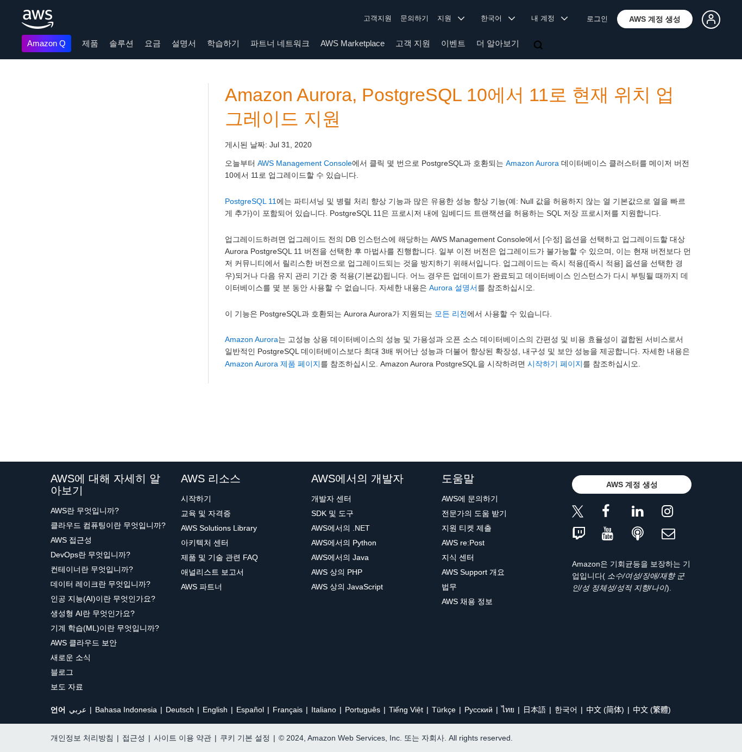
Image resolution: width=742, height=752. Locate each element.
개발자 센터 (331, 498)
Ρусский (478, 709)
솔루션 (121, 43)
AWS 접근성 (71, 540)
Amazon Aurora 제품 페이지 (272, 363)
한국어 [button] (494, 18)
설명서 (184, 43)
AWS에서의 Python (343, 542)
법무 (449, 586)
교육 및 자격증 (206, 513)
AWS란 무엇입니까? (85, 510)
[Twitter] (587, 513)
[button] (655, 19)
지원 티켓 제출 (467, 528)
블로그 (62, 672)
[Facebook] (617, 513)
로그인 (597, 19)
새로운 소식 (71, 657)
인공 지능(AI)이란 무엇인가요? (103, 598)
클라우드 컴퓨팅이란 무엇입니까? (108, 525)
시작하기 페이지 (555, 363)
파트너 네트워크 (280, 43)
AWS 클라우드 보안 (84, 642)
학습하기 (223, 43)
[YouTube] (617, 534)
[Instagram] (676, 513)
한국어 (566, 709)
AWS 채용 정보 (467, 601)
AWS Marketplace (352, 43)
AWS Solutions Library (219, 528)
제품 (90, 43)
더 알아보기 (497, 43)
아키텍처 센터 (205, 542)
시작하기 (196, 498)
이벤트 (453, 43)
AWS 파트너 (201, 586)
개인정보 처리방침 (82, 738)
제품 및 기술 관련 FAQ (219, 557)
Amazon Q (46, 43)
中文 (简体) (605, 709)
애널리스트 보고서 (212, 572)
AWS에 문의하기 (470, 498)
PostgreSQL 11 (250, 201)
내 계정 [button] (546, 18)
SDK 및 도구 (332, 513)
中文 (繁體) (652, 709)
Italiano (323, 709)
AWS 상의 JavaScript (347, 586)
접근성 (133, 738)
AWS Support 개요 (473, 572)
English (215, 709)
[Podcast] (647, 534)
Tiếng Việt (406, 709)
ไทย (507, 709)
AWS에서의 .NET (340, 528)
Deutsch (180, 709)
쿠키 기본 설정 (245, 738)
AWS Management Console (304, 163)
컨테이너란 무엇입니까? (92, 569)
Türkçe (444, 709)
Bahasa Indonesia (126, 709)
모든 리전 (451, 313)
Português (362, 709)
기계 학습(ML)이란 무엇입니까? (105, 628)
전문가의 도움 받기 (474, 513)
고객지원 (377, 18)
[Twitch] (587, 534)
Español (250, 709)
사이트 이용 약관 (182, 738)
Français (288, 709)
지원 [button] (447, 18)
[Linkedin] (647, 513)
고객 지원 (412, 43)
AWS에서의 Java (340, 557)
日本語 (534, 709)
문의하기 (414, 18)
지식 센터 (458, 557)
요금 (152, 43)
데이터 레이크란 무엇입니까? (100, 584)
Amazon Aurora (532, 163)
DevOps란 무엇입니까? (90, 554)
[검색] (539, 45)
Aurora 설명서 (453, 287)
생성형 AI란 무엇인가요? (93, 613)
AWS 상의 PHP (336, 572)
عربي (77, 709)
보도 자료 (67, 686)
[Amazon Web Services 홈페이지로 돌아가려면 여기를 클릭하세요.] (38, 19)
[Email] (676, 534)
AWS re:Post (463, 542)
